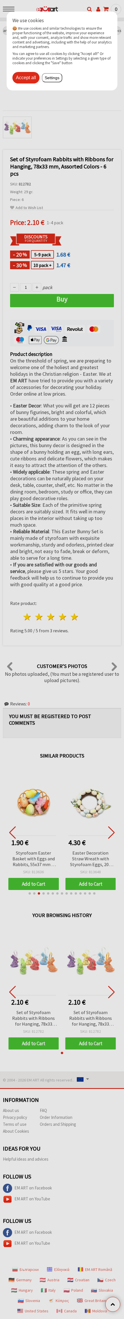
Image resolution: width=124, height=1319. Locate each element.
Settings (52, 77)
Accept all (26, 77)
